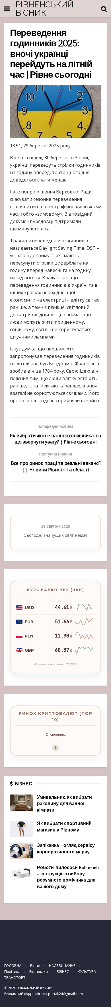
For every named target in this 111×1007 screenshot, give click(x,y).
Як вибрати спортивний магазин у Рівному (64, 827)
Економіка (38, 971)
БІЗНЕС (63, 971)
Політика (12, 971)
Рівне (35, 965)
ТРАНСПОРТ (14, 977)
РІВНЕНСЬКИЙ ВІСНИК (44, 8)
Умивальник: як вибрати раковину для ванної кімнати (64, 804)
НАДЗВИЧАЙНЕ (62, 965)
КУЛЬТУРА (87, 971)
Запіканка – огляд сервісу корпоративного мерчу (66, 849)
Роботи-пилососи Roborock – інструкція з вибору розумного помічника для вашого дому (68, 877)
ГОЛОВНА (12, 965)
